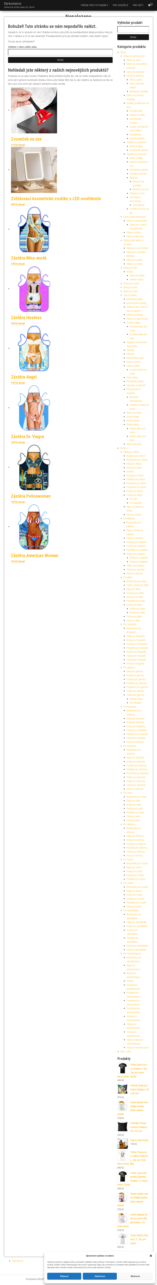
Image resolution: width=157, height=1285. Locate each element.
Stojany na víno (137, 193)
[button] (150, 1255)
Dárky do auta (133, 60)
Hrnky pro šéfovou (135, 839)
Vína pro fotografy (135, 663)
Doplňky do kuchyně (136, 142)
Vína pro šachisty (135, 789)
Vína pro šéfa (133, 820)
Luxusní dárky (133, 365)
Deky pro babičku (134, 538)
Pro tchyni (128, 859)
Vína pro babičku (134, 573)
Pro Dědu (127, 577)
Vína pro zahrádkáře (136, 949)
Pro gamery (129, 667)
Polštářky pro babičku (137, 549)
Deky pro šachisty (135, 757)
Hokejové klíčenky (135, 722)
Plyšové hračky (137, 275)
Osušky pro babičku (136, 546)
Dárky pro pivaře (134, 259)
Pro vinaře (128, 883)
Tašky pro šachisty (135, 781)
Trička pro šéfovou (135, 851)
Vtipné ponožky (134, 444)
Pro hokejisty (129, 706)
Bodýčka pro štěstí (135, 455)
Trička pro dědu (134, 616)
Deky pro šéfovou (135, 836)
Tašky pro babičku (135, 565)
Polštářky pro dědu (135, 600)
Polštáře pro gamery (136, 683)
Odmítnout (99, 1276)
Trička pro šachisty (135, 785)
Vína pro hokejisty (135, 741)
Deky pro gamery (134, 671)
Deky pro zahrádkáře (136, 922)
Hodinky (130, 350)
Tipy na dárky (130, 295)
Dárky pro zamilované (137, 318)
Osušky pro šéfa (134, 808)
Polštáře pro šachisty (137, 769)
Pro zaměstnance (132, 953)
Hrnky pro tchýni (134, 871)
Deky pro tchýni (134, 867)
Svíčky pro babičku (135, 553)
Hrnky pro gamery (135, 675)
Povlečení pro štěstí (136, 483)
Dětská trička (136, 698)
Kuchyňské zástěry (139, 150)
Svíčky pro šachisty (136, 777)
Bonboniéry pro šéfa (136, 796)
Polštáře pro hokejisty (137, 734)
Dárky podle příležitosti (134, 216)
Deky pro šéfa (133, 800)
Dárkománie (12, 4)
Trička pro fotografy (94, 5)
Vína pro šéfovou (134, 855)
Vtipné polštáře (137, 138)
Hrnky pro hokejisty (135, 726)
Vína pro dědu (133, 620)
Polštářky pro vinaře (136, 902)
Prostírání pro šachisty (137, 773)
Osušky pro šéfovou (136, 843)
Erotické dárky (133, 322)
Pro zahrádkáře (130, 910)
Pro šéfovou (129, 824)
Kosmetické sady (135, 357)
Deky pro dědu (133, 589)
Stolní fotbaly (132, 420)
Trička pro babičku (135, 569)
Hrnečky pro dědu (135, 593)
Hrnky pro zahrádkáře (136, 926)
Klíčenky (130, 353)
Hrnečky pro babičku (136, 542)
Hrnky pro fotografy (136, 640)
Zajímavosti (17, 1260)
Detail (22, 144)
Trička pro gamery (135, 694)
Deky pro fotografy (135, 636)
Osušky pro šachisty (136, 765)
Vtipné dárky (132, 424)
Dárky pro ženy (130, 291)
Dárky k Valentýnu (135, 236)
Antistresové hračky (136, 303)
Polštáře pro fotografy (137, 647)
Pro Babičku (129, 518)
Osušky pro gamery (136, 679)
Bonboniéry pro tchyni (137, 863)
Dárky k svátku (133, 232)
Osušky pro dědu (134, 596)
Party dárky (132, 377)
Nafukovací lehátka (139, 91)
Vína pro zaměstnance (137, 1047)
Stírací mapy (132, 416)
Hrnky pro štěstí (134, 467)
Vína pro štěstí (133, 514)
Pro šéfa (127, 792)
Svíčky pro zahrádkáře (137, 945)
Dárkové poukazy (134, 314)
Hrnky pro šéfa (133, 804)
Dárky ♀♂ (125, 448)
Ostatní (130, 471)
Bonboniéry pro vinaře (137, 887)
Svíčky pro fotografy (136, 651)
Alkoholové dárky (134, 299)
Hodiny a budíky (137, 114)
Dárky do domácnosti (133, 56)
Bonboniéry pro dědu (136, 581)
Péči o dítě (125, 1051)
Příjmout (64, 1276)
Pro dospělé (120, 5)
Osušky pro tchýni (135, 875)
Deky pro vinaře (134, 890)
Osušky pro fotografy (136, 643)
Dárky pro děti (130, 267)
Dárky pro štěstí (131, 451)
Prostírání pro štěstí (136, 487)
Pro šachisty (129, 745)
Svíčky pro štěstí (134, 491)
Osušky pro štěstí (135, 475)
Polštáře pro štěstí (135, 479)
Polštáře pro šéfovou (136, 847)
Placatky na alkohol (136, 385)
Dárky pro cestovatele (137, 248)
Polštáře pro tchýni (135, 879)
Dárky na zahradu (135, 75)
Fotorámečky (136, 110)
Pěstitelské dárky (135, 381)
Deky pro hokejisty (135, 718)
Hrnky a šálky (136, 146)
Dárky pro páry (130, 287)
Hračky (129, 271)
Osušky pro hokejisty (136, 730)
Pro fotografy (129, 624)
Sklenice (134, 177)
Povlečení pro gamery (137, 687)
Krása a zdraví (133, 361)
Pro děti (138, 5)
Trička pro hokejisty (136, 738)
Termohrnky (138, 205)
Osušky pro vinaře (135, 898)
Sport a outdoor (134, 412)
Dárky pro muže (131, 283)
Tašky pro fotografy (136, 655)
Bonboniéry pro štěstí (136, 459)
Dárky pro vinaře (134, 263)
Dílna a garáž (136, 79)
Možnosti (135, 1276)
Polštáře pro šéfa (135, 812)
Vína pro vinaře (133, 906)
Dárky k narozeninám (136, 220)
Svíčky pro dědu (134, 604)
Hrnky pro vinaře (134, 894)
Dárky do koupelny (135, 71)
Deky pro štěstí (133, 463)
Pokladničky (135, 134)
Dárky (123, 52)
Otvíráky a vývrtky (138, 173)
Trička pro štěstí (134, 495)
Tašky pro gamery (135, 691)
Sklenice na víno (141, 189)
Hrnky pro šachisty (135, 761)
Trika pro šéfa (133, 816)
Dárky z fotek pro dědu (137, 585)
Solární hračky (137, 279)
